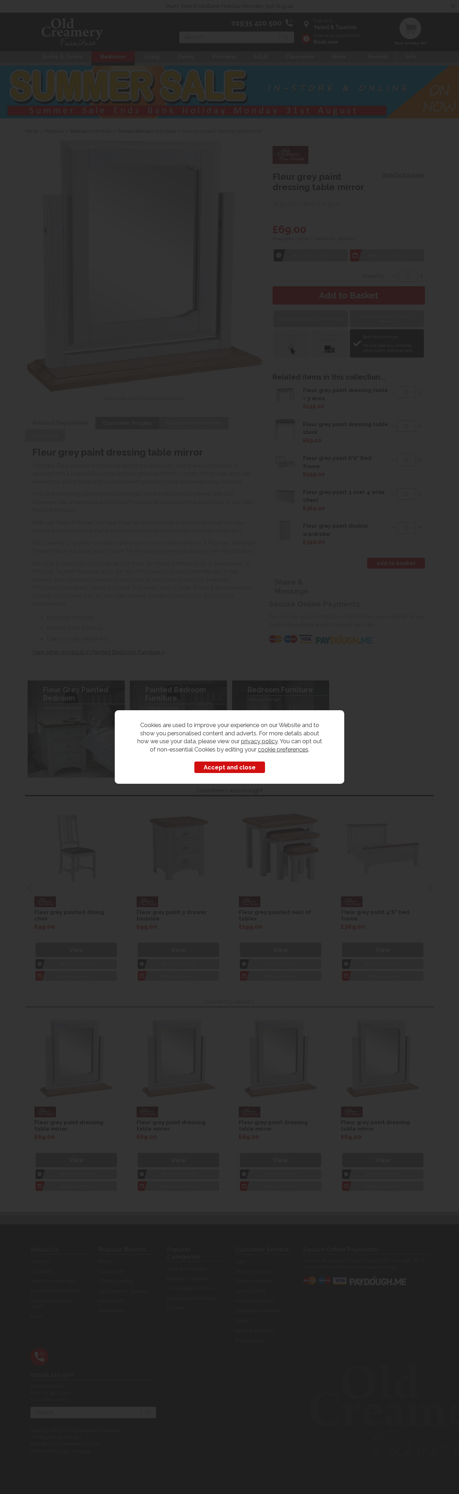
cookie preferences (283, 749)
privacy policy (259, 741)
